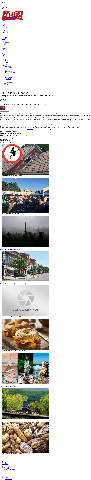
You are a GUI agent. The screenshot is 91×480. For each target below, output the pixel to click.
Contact (3, 39)
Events (3, 45)
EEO (5, 44)
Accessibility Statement (5, 467)
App (4, 65)
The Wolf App (4, 3)
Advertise (5, 43)
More (5, 83)
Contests (5, 37)
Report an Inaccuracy (5, 464)
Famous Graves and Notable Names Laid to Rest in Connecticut (10, 249)
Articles (5, 140)
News (3, 49)
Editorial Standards (5, 462)
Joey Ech (1, 99)
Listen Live (7, 60)
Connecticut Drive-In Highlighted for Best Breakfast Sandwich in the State (11, 352)
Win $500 (3, 8)
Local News (6, 50)
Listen (3, 28)
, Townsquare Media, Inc (8, 479)
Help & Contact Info (9, 71)
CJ (4, 25)
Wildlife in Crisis (51, 119)
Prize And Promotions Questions (9, 40)
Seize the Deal (6, 52)
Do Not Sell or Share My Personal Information (9, 469)
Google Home (6, 31)
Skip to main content (3, 0)
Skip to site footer (9, 0)
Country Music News (9, 82)
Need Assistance (4, 461)
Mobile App (6, 29)
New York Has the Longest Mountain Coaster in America (9, 420)
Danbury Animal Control (34, 113)
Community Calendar (9, 77)
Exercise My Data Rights (6, 468)
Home (5, 54)
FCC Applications (5, 463)
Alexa (5, 30)
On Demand (6, 33)
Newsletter (3, 48)
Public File (3, 460)
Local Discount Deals (5, 5)
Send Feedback (6, 42)
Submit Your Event (9, 46)
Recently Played (6, 32)
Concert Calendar (5, 7)
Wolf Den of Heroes (5, 6)
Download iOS (8, 66)
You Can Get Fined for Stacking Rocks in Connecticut (8, 386)
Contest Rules (6, 38)
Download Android (7, 35)
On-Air (3, 23)
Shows (5, 24)
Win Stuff (3, 36)
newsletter (5, 139)
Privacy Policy (4, 466)
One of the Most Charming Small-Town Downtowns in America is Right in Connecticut (13, 283)
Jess (4, 26)
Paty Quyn (5, 27)
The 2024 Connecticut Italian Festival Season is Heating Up (9, 215)
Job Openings (6, 41)
